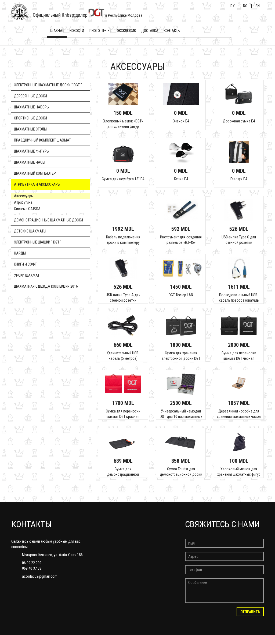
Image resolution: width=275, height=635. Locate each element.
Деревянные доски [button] (30, 96)
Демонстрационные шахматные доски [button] (48, 220)
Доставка (149, 31)
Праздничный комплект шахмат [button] (42, 140)
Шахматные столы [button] (30, 129)
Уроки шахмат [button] (26, 275)
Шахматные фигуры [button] (31, 151)
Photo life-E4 (100, 31)
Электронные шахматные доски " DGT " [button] (48, 85)
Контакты (172, 31)
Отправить (250, 612)
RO (245, 6)
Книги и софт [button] (25, 264)
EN (258, 6)
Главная (57, 31)
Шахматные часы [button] (29, 162)
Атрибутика (23, 202)
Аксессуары (24, 196)
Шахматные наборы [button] (31, 107)
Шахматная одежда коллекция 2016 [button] (46, 286)
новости (77, 31)
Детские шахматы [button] (30, 231)
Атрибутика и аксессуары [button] (37, 184)
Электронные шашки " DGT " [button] (37, 242)
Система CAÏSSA (27, 209)
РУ (232, 6)
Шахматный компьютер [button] (35, 173)
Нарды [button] (20, 253)
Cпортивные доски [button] (30, 118)
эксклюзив (126, 31)
